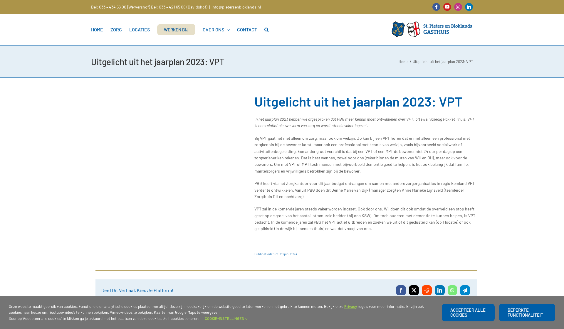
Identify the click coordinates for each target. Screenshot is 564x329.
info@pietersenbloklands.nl (236, 6)
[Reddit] (426, 290)
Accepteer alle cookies (468, 312)
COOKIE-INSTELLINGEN (225, 318)
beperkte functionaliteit (525, 312)
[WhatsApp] (452, 290)
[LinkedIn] (439, 290)
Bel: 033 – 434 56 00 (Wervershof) (120, 6)
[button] (266, 29)
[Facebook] (401, 290)
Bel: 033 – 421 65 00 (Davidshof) (179, 6)
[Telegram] (465, 290)
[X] (413, 290)
